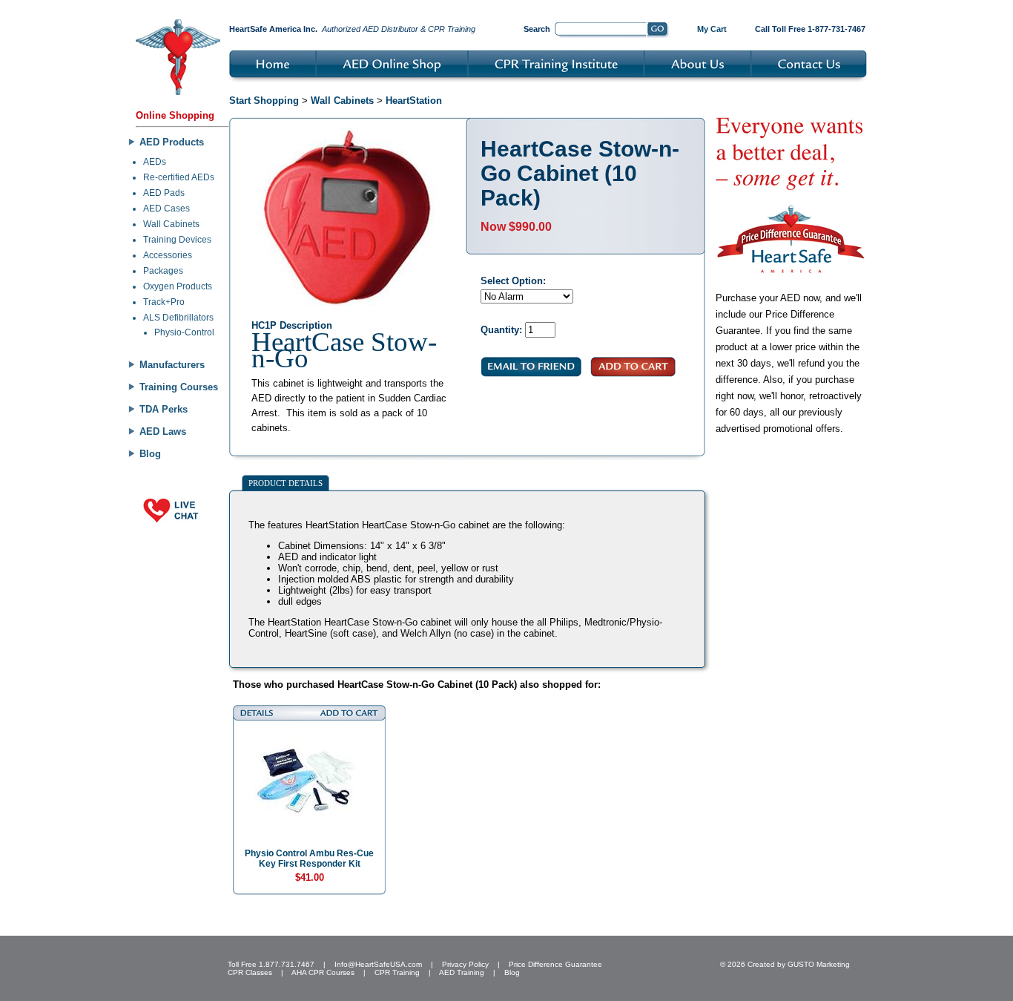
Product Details (285, 483)
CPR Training (397, 972)
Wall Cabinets (171, 224)
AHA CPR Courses (322, 972)
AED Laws (162, 431)
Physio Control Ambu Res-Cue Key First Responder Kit (309, 858)
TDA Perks (163, 409)
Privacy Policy (465, 964)
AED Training (461, 972)
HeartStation (414, 100)
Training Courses (178, 387)
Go (658, 30)
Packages (163, 271)
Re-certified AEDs (178, 177)
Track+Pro (164, 302)
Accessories (167, 255)
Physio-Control (184, 332)
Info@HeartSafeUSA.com (378, 964)
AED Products (171, 142)
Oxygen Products (177, 286)
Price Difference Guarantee (555, 964)
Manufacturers (172, 364)
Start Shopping (264, 100)
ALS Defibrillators (178, 317)
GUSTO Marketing (819, 964)
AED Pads (164, 193)
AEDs (154, 162)
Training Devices (177, 239)
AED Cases (166, 208)
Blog (150, 453)
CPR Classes (250, 972)
